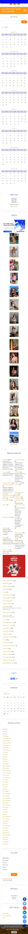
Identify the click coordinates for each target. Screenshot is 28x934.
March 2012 (14, 70)
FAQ (4, 918)
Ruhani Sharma (14, 351)
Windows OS (18, 497)
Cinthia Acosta (14, 338)
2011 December (6, 800)
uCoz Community (7, 916)
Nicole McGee (14, 245)
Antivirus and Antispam (8, 580)
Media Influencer (7, 517)
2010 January (6, 747)
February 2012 (14, 51)
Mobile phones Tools (8, 625)
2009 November (7, 743)
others (4, 639)
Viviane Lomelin (14, 418)
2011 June (5, 786)
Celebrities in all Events (8, 484)
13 (7, 61)
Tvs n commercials (7, 657)
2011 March (5, 779)
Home (2, 27)
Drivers (4, 592)
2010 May (5, 756)
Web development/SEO (8, 663)
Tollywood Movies (7, 651)
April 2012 (14, 90)
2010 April (5, 754)
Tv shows (17, 484)
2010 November (7, 770)
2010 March (5, 752)
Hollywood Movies (7, 612)
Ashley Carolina (14, 272)
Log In (16, 16)
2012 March (5, 807)
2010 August (6, 763)
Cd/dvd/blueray (6, 589)
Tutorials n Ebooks (7, 654)
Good (5, 862)
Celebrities (5, 459)
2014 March (5, 828)
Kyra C (16, 517)
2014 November (7, 835)
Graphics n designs (7, 603)
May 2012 (14, 109)
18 (14, 42)
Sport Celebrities (7, 500)
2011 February (6, 777)
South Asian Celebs (19, 500)
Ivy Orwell (17, 537)
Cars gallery (5, 472)
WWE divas (17, 472)
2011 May (5, 784)
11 (14, 135)
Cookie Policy (15, 929)
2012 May (5, 812)
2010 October (6, 768)
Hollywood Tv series (7, 497)
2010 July (5, 761)
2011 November (7, 798)
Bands (16, 495)
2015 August (6, 842)
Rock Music (5, 648)
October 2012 (14, 169)
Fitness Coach (6, 550)
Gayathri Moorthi (19, 533)
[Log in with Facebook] (14, 679)
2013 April (5, 823)
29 (17, 85)
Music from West (7, 631)
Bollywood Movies (7, 586)
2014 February (6, 825)
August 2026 (7, 693)
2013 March (5, 821)
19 (3, 63)
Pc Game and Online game (9, 645)
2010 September (7, 766)
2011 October (6, 796)
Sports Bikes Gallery (19, 459)
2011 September (7, 793)
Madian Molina (14, 444)
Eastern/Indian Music (8, 598)
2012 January (6, 802)
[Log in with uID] (11, 679)
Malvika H (5, 528)
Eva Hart (5, 537)
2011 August (6, 791)
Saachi (4, 533)
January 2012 (14, 32)
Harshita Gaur (14, 311)
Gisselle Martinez (14, 431)
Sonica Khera (14, 365)
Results (4, 878)
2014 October (6, 832)
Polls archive (9, 878)
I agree (14, 932)
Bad (5, 867)
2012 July (5, 814)
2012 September (7, 816)
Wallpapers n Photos (8, 660)
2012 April (5, 809)
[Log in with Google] (16, 679)
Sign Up (12, 16)
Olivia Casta (14, 325)
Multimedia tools (7, 628)
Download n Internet (8, 595)
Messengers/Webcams (8, 622)
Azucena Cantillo (14, 404)
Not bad (6, 864)
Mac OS (4, 498)
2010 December (6, 773)
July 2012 (14, 128)
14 (6, 119)
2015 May (5, 839)
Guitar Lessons (6, 606)
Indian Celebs (18, 483)
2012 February (6, 805)
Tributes (5, 504)
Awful (5, 869)
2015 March (5, 837)
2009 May (5, 729)
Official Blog (6, 913)
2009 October (6, 740)
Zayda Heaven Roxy (19, 504)
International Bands (7, 483)
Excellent (6, 860)
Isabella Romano (7, 542)
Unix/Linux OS (18, 498)
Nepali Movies (6, 634)
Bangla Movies (6, 583)
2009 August (6, 736)
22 (17, 83)
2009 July (5, 733)
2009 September (7, 738)
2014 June (5, 830)
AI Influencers (18, 542)
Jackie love (14, 391)
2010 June (5, 759)
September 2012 (14, 147)
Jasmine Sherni (14, 378)
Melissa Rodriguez (14, 298)
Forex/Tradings (6, 600)
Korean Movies (6, 615)
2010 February (6, 750)
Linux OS (5, 619)
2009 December (6, 745)
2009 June (5, 731)
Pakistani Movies (7, 642)
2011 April (5, 782)
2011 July (5, 789)
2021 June (5, 844)
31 (24, 85)
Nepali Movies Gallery (8, 495)
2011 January (6, 775)
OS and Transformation (8, 637)
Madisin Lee (14, 285)
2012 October (6, 819)
